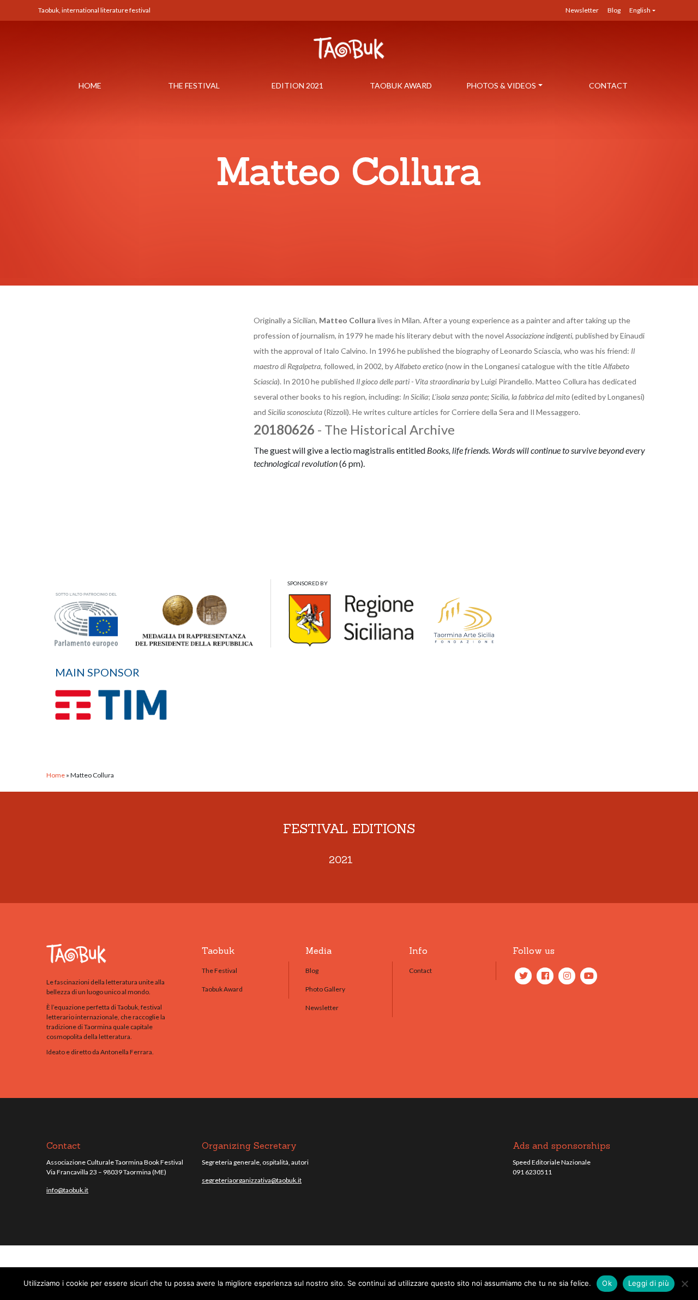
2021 (341, 859)
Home (90, 85)
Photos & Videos (501, 85)
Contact (608, 85)
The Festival (194, 85)
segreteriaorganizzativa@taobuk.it (252, 1180)
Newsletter (582, 10)
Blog (614, 10)
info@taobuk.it (67, 1190)
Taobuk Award (401, 85)
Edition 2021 (297, 85)
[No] (684, 1283)
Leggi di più (648, 1283)
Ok (607, 1283)
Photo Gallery (325, 989)
